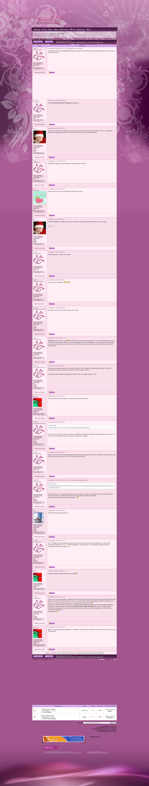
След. (50, 35)
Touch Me (68, 374)
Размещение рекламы (95, 736)
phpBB (93, 751)
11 (42, 181)
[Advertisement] (74, 87)
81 (42, 532)
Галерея (38, 29)
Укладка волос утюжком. (49, 709)
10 (42, 153)
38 (42, 211)
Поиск (56, 29)
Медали (73, 29)
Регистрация (82, 29)
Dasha (109, 711)
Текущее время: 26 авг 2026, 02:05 (63, 41)
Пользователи (65, 29)
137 (43, 414)
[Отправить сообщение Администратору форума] (38, 1)
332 (42, 413)
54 (42, 533)
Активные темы (49, 39)
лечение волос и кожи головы (95, 42)
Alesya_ (85, 717)
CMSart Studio (105, 752)
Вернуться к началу (40, 72)
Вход (89, 29)
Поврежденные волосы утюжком (45, 34)
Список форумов (60, 42)
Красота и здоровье (71, 42)
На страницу (37, 35)
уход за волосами (51, 718)
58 (42, 210)
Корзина (49, 712)
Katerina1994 (109, 717)
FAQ (51, 29)
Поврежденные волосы (48, 715)
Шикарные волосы (82, 42)
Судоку (45, 29)
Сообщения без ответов (38, 39)
